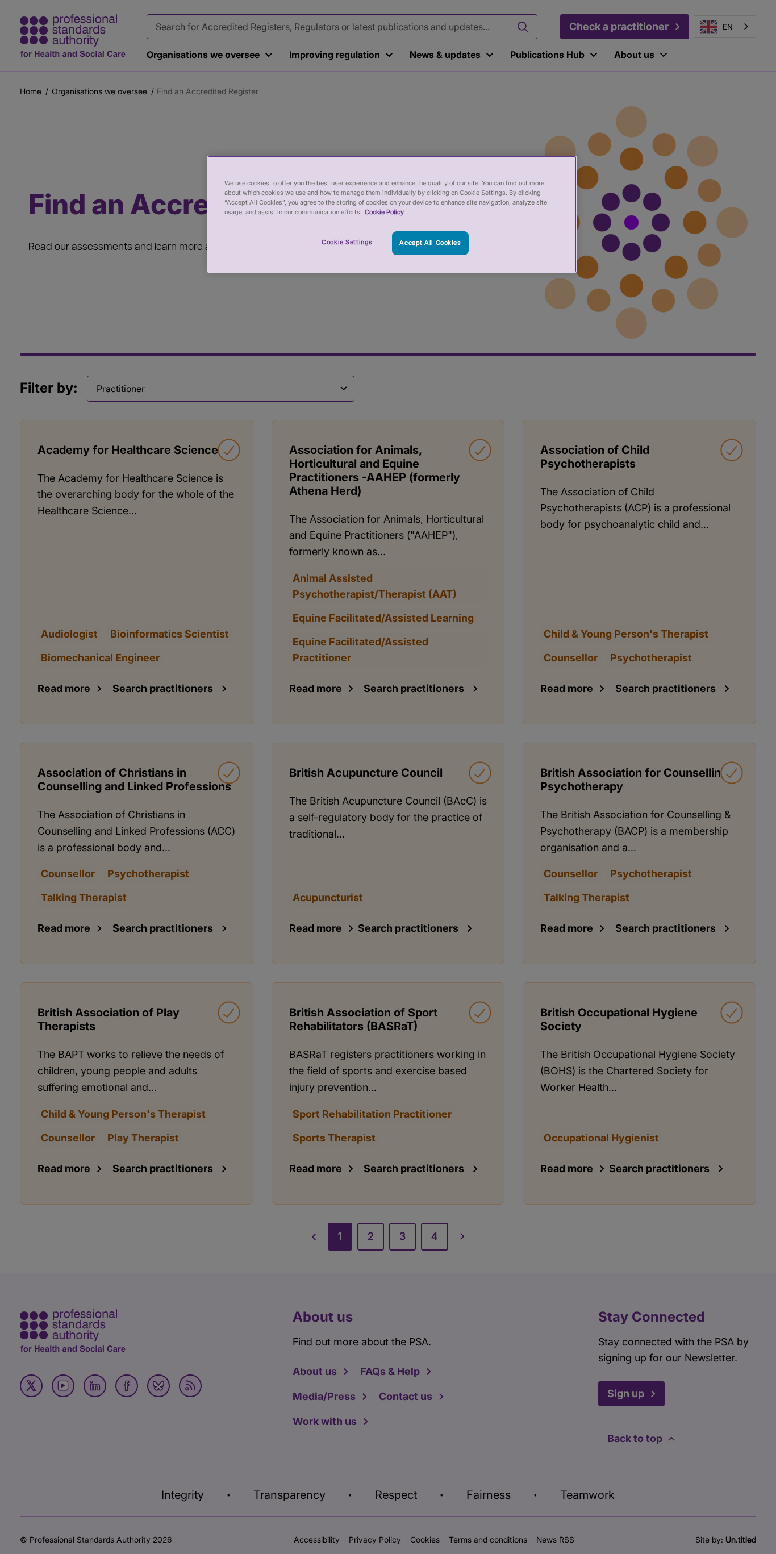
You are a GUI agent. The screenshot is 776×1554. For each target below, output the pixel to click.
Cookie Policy (384, 212)
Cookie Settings (347, 242)
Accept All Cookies (430, 243)
